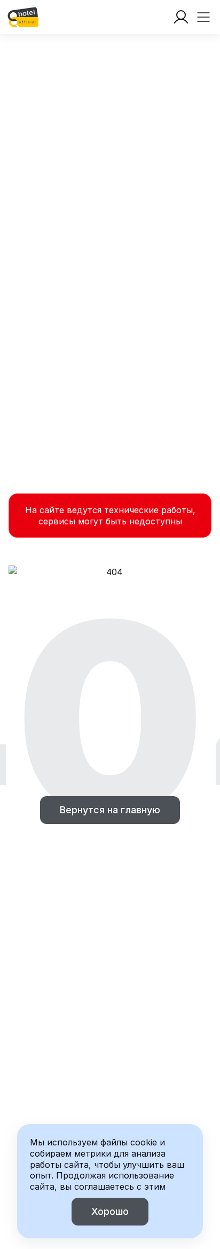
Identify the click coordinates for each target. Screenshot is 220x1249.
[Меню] (203, 17)
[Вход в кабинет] (181, 17)
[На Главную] (22, 17)
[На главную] (22, 17)
